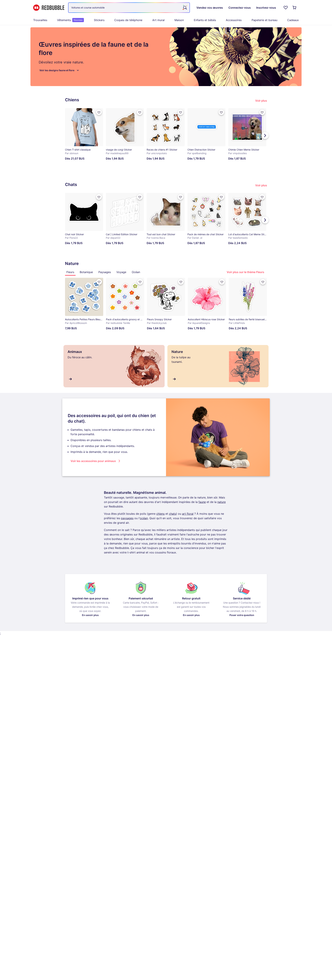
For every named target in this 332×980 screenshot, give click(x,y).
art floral (187, 513)
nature (221, 502)
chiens (160, 513)
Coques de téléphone (128, 20)
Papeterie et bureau (264, 20)
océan (144, 518)
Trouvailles (40, 20)
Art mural (158, 20)
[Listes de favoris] (286, 7)
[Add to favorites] (99, 112)
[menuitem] (40, 20)
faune (202, 502)
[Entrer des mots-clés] (184, 7)
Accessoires (234, 20)
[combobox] (129, 7)
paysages (127, 518)
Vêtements (69, 20)
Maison (179, 20)
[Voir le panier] (294, 7)
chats (172, 513)
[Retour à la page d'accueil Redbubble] (48, 7)
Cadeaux (293, 20)
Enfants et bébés (205, 20)
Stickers (99, 20)
